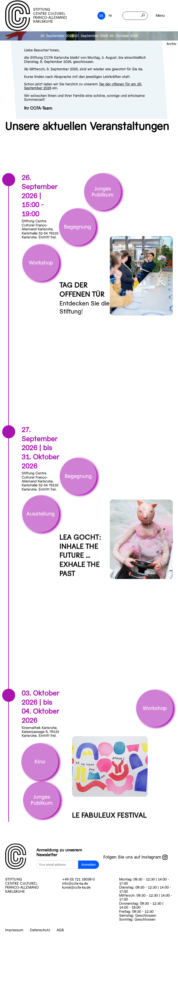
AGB (60, 930)
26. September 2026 (56, 36)
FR (110, 15)
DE (101, 15)
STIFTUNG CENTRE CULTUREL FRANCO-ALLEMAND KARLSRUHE (50, 15)
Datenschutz (40, 930)
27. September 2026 (91, 36)
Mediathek (29, 986)
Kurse (20, 941)
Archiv (171, 44)
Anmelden (88, 864)
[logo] (15, 857)
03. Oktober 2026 (124, 36)
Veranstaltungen (41, 952)
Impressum (14, 930)
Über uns (26, 975)
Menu (160, 16)
